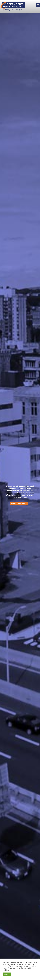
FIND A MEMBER (18, 503)
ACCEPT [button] (6, 974)
